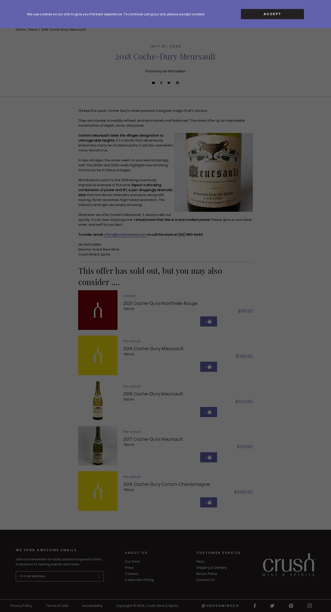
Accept (272, 14)
